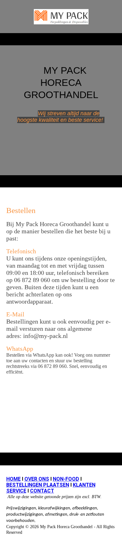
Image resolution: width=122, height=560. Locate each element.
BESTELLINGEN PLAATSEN (37, 485)
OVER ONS (36, 479)
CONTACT (42, 491)
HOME (13, 479)
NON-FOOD (66, 479)
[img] (61, 16)
